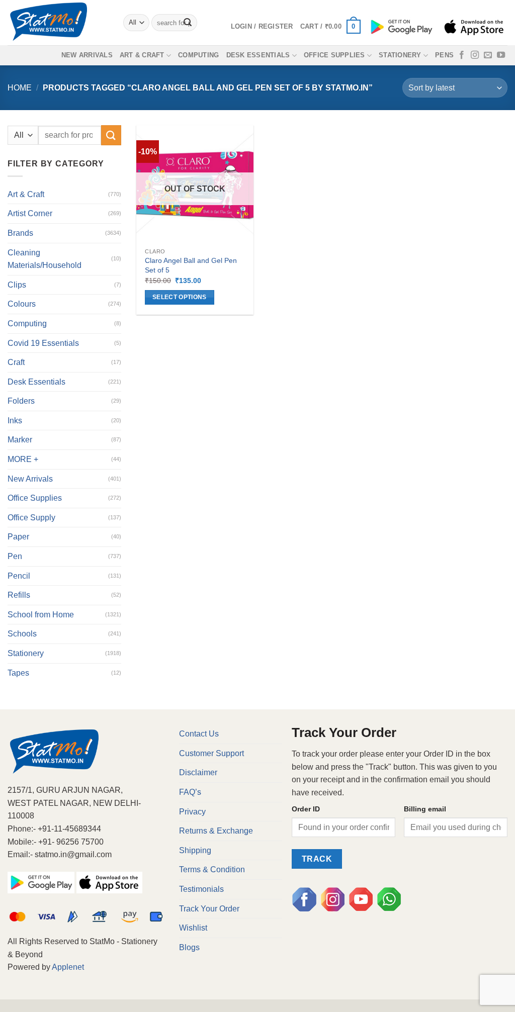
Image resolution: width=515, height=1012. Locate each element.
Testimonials (201, 889)
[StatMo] (58, 22)
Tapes (18, 673)
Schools (22, 633)
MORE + (23, 459)
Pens (444, 55)
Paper (18, 536)
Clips (17, 285)
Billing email (425, 809)
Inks (15, 420)
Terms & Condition (212, 869)
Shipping (195, 850)
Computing (198, 55)
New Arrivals (87, 55)
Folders (21, 401)
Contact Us (199, 733)
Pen (15, 556)
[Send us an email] (488, 55)
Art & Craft (142, 55)
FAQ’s (190, 792)
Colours (22, 304)
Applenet (68, 967)
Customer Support (211, 753)
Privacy (192, 811)
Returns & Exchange (216, 830)
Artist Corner (30, 213)
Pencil (19, 576)
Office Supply (31, 517)
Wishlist (193, 928)
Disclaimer (198, 772)
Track (317, 859)
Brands (20, 233)
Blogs (189, 947)
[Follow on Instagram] (475, 55)
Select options (179, 297)
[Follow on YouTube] (501, 55)
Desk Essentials (258, 55)
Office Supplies (334, 55)
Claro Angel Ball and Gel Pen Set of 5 (191, 265)
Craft (16, 362)
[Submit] (187, 22)
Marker (20, 439)
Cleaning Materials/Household (44, 259)
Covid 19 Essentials (43, 343)
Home (20, 87)
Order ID (306, 809)
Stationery (400, 55)
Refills (19, 595)
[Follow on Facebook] (462, 55)
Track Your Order (209, 908)
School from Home (41, 614)
